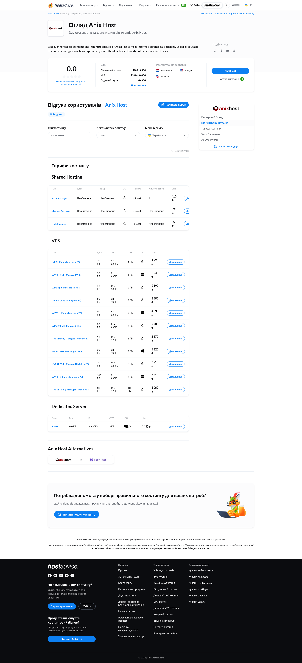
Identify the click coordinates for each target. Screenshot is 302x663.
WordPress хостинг (164, 582)
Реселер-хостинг (163, 626)
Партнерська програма (131, 589)
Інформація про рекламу (241, 13)
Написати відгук (175, 104)
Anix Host (230, 70)
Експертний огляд (212, 117)
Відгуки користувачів (214, 122)
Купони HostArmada (200, 582)
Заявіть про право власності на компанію (131, 603)
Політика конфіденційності (128, 628)
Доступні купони (230, 78)
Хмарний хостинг (163, 614)
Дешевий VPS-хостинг (166, 608)
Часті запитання (211, 134)
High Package (59, 224)
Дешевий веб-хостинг (166, 595)
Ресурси (144, 5)
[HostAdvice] (61, 5)
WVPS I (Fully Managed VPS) (66, 275)
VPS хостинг (160, 601)
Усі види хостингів (164, 570)
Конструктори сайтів (165, 633)
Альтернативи (209, 139)
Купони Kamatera (198, 576)
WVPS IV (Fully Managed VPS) (67, 377)
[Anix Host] (56, 28)
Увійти (87, 606)
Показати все (138, 85)
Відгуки (107, 5)
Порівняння (125, 5)
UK (250, 5)
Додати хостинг (127, 595)
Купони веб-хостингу (201, 570)
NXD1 (55, 426)
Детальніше (175, 262)
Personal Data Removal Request (130, 619)
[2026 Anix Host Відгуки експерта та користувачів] (215, 50)
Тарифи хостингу (211, 128)
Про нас (123, 570)
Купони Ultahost (198, 595)
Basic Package (59, 198)
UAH (236, 5)
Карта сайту (125, 582)
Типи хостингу (88, 5)
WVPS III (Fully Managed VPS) (67, 351)
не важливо (58, 135)
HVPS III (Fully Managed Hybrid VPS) (70, 389)
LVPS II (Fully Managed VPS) (66, 287)
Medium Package (61, 211)
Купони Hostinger (199, 589)
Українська (159, 135)
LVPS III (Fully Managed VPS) (66, 300)
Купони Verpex (197, 601)
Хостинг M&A (69, 639)
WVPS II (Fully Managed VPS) (67, 313)
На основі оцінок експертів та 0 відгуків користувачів (71, 82)
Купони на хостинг (170, 5)
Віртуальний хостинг (165, 589)
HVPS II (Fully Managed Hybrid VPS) (70, 364)
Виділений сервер (164, 620)
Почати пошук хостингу (79, 514)
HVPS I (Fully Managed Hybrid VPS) (70, 338)
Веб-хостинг (161, 576)
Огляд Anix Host (92, 25)
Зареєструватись (62, 606)
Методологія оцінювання (214, 13)
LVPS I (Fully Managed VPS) (66, 262)
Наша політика (126, 611)
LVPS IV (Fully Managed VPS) (66, 326)
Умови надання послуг (131, 636)
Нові (102, 135)
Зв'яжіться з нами (128, 576)
